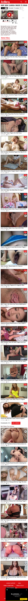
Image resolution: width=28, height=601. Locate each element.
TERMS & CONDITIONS (8, 585)
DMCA (19, 583)
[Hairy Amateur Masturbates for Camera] (14, 257)
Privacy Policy (20, 585)
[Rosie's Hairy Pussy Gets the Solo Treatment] (14, 105)
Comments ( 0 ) (5, 423)
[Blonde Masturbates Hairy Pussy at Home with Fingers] (14, 200)
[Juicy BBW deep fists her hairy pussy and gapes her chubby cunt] (14, 48)
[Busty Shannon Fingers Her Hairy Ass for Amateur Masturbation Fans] (14, 352)
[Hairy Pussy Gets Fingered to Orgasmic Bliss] (14, 276)
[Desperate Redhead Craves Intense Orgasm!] (14, 409)
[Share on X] (15, 12)
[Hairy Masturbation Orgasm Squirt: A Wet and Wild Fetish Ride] (14, 162)
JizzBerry (5, 1)
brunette (11, 8)
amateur (17, 8)
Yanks (4, 8)
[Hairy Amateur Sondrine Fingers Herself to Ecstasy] (14, 86)
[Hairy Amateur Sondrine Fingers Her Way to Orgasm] (14, 143)
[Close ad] (26, 589)
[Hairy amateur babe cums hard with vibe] (14, 219)
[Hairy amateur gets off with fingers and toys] (14, 333)
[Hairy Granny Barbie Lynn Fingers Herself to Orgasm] (14, 371)
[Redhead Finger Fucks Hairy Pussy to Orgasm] (14, 390)
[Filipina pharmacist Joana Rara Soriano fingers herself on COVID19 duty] (14, 238)
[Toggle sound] (7, 589)
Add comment (16, 423)
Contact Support (10, 583)
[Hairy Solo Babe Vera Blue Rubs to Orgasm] (14, 181)
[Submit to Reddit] (12, 12)
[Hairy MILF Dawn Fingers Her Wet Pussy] (14, 124)
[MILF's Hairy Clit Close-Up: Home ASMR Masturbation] (14, 295)
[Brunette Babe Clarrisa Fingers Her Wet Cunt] (14, 67)
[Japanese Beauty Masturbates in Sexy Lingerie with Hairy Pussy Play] (14, 314)
